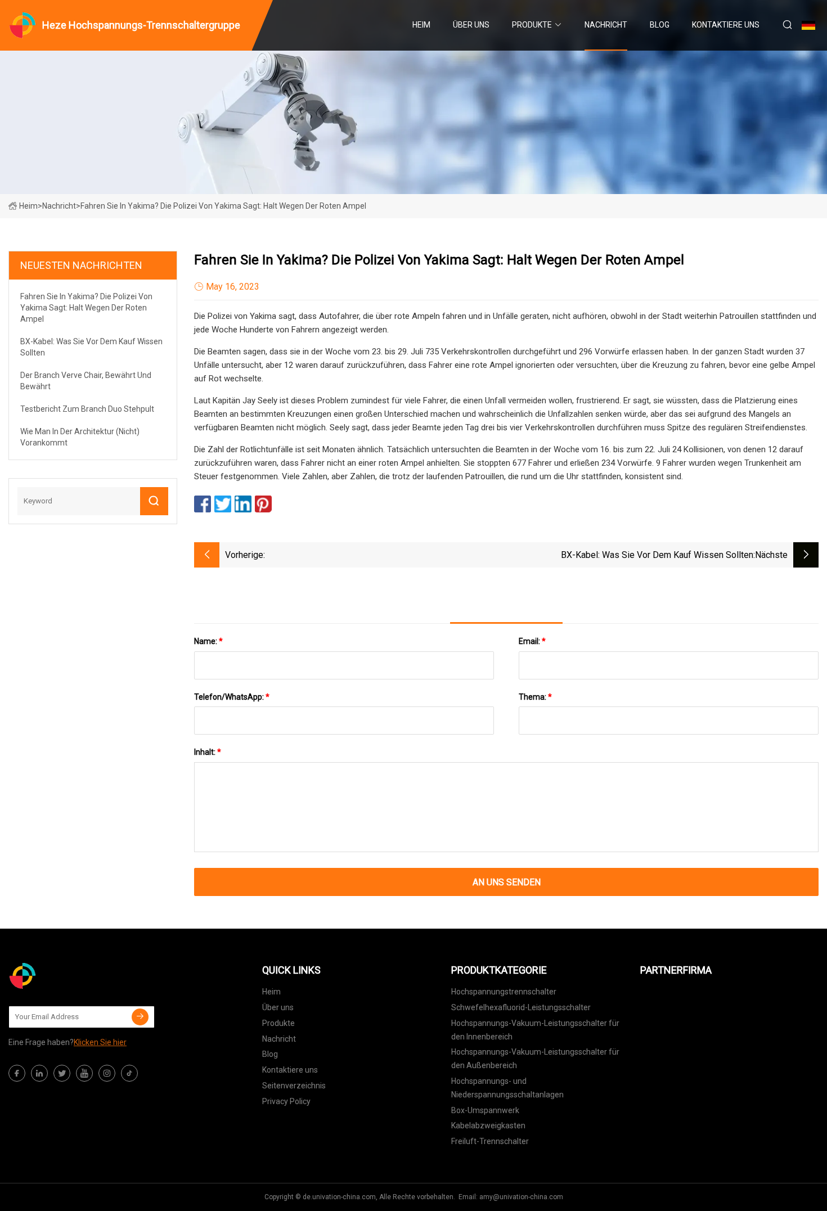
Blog (659, 24)
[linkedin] (39, 1073)
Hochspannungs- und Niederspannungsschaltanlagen (507, 1088)
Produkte (532, 24)
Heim (421, 24)
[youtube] (84, 1073)
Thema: (535, 696)
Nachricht (606, 24)
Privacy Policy (286, 1101)
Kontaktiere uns (725, 24)
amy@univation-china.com (521, 1197)
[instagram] (106, 1073)
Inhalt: (207, 752)
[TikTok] (129, 1073)
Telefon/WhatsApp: (231, 696)
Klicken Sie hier (100, 1042)
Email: (532, 641)
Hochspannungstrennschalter (503, 991)
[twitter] (61, 1073)
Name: (208, 641)
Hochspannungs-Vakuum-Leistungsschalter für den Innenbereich (535, 1030)
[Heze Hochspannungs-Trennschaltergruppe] (64, 976)
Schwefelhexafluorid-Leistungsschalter (521, 1007)
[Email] (140, 1017)
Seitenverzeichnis (294, 1085)
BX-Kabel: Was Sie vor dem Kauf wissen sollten (657, 555)
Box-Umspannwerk (485, 1110)
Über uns (471, 24)
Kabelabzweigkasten (488, 1125)
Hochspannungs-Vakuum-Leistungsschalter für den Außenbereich (535, 1058)
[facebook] (16, 1073)
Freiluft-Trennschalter (490, 1141)
